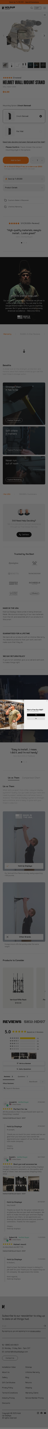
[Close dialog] (47, 701)
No (36, 718)
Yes (36, 715)
